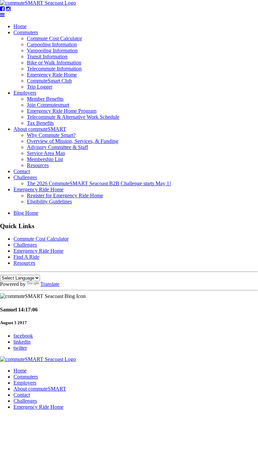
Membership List (45, 159)
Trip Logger (39, 87)
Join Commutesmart (48, 105)
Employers (24, 93)
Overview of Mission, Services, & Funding (72, 141)
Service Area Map (46, 153)
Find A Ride (26, 257)
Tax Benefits (40, 123)
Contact (21, 171)
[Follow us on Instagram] (8, 9)
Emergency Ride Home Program (61, 111)
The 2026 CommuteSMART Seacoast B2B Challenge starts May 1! (99, 183)
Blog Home (25, 213)
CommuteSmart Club (49, 81)
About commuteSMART (39, 129)
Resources (38, 165)
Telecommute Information (54, 68)
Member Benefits (45, 99)
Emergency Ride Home (52, 75)
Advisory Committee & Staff (57, 147)
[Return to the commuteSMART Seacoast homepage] (38, 3)
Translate (49, 284)
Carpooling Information (52, 44)
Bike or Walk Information (54, 62)
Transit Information (47, 56)
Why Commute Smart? (51, 135)
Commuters (25, 32)
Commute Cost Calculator (54, 38)
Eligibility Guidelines (49, 201)
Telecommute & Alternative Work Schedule (73, 117)
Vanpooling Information (52, 50)
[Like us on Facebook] (2, 9)
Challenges (25, 177)
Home (20, 26)
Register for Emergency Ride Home (65, 195)
